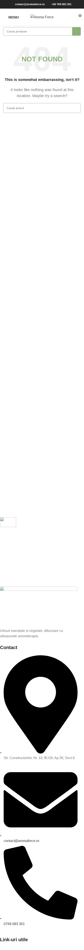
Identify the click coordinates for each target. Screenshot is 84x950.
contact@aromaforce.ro (30, 4)
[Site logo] (42, 17)
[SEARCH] (76, 31)
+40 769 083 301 (61, 4)
